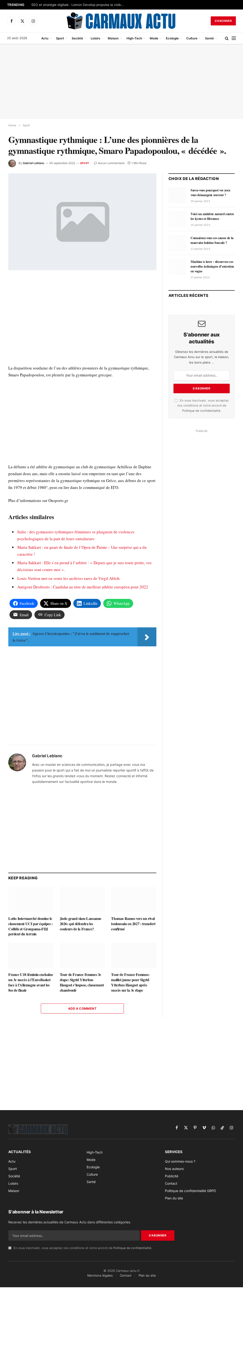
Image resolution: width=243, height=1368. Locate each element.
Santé (209, 38)
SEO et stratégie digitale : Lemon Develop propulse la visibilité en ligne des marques (78, 5)
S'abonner (223, 21)
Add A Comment (82, 1008)
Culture (191, 38)
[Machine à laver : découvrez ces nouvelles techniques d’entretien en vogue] (177, 267)
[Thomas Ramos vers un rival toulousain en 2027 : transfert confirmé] (133, 899)
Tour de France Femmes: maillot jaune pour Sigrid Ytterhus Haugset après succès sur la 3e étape (130, 982)
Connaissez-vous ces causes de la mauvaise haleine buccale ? (212, 240)
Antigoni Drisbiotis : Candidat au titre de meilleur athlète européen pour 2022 (82, 587)
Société (77, 38)
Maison (113, 38)
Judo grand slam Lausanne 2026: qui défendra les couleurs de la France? (80, 923)
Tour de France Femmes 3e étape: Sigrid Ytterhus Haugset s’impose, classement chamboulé (82, 982)
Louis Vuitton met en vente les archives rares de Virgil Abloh (68, 578)
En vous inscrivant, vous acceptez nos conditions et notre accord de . (203, 405)
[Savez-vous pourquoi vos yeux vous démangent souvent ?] (177, 195)
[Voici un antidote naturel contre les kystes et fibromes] (177, 219)
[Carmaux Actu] (122, 20)
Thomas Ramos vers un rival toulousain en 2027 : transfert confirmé (133, 923)
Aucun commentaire (111, 163)
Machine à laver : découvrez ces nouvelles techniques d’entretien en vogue (212, 266)
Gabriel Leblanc (33, 163)
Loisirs (95, 38)
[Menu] (234, 38)
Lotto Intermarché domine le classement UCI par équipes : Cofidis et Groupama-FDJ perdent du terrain (30, 926)
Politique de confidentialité (201, 410)
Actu (44, 38)
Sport (60, 38)
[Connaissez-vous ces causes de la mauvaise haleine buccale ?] (177, 243)
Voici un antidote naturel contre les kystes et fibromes (212, 216)
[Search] (226, 38)
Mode (154, 38)
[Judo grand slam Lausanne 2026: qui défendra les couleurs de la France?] (82, 899)
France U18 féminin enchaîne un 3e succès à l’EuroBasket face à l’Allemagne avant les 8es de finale (30, 982)
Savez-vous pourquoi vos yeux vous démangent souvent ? (210, 192)
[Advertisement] (121, 81)
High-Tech (134, 38)
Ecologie (172, 38)
